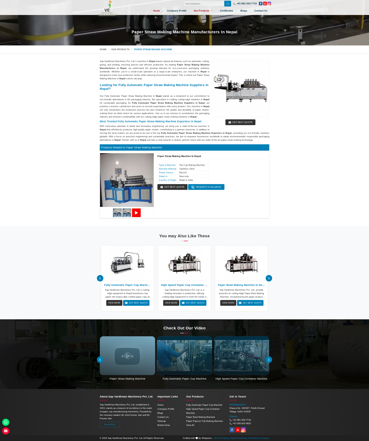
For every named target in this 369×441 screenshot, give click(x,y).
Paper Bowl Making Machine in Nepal (241, 285)
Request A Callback (208, 187)
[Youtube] (265, 3)
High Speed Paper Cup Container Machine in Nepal (184, 285)
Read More (109, 424)
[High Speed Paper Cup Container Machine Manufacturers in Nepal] (184, 263)
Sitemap (161, 421)
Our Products (202, 11)
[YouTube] (136, 212)
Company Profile (177, 11)
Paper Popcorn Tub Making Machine (204, 421)
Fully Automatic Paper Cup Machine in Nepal (127, 285)
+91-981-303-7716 (246, 3)
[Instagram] (269, 3)
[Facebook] (260, 3)
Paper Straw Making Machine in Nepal (179, 156)
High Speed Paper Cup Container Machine (203, 411)
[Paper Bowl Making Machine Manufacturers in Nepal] (241, 263)
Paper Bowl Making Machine (200, 417)
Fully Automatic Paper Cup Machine (204, 405)
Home (156, 11)
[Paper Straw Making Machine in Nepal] (127, 180)
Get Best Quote (242, 122)
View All (190, 425)
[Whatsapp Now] (5, 422)
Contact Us (260, 11)
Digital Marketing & (239, 438)
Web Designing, (222, 438)
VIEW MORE (114, 303)
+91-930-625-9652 (241, 423)
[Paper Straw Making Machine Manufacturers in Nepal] (240, 88)
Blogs (243, 11)
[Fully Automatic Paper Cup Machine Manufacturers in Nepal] (127, 263)
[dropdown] (211, 10)
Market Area (163, 425)
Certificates (226, 11)
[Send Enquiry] (5, 431)
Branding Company (259, 438)
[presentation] (100, 278)
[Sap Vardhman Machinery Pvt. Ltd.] (112, 7)
